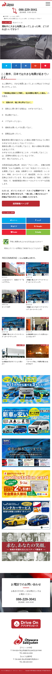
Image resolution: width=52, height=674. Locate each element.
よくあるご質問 (9, 212)
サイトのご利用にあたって (6, 670)
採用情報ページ (19, 203)
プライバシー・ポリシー (17, 670)
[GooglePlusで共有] (35, 65)
